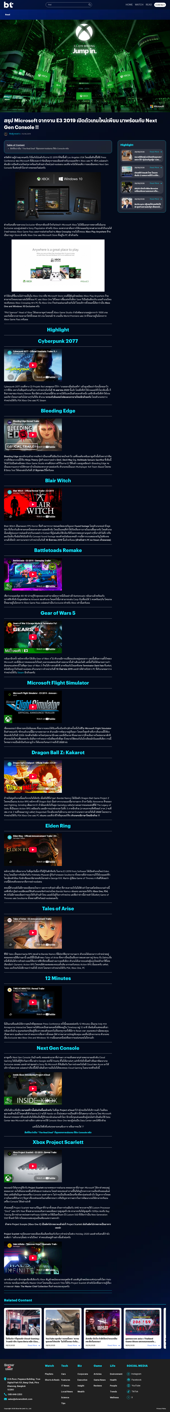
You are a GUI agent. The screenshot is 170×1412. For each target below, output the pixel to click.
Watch (139, 4)
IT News (65, 1385)
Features (65, 1379)
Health (113, 1379)
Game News (100, 1379)
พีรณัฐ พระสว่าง (14, 133)
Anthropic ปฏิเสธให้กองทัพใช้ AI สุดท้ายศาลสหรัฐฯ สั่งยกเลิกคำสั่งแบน (147, 207)
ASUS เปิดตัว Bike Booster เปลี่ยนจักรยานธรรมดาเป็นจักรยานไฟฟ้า (146, 191)
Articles (98, 1373)
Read (149, 4)
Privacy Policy (161, 1408)
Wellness (114, 1397)
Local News (67, 1391)
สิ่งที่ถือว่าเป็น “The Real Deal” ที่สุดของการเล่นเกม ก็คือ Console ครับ (39, 148)
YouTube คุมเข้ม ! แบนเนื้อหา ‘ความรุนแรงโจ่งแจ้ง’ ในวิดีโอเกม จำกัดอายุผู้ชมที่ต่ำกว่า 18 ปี (62, 1341)
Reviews (98, 1385)
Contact (160, 4)
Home (129, 4)
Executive (82, 1379)
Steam (21, 672)
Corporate (82, 1373)
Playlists (49, 1373)
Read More (154, 152)
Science (65, 1397)
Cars (63, 1373)
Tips (63, 1403)
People (113, 1385)
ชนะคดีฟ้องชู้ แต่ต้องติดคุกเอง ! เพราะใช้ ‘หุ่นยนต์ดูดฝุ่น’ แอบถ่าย (148, 159)
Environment (116, 1373)
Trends (113, 1391)
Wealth (80, 1391)
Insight (80, 1385)
